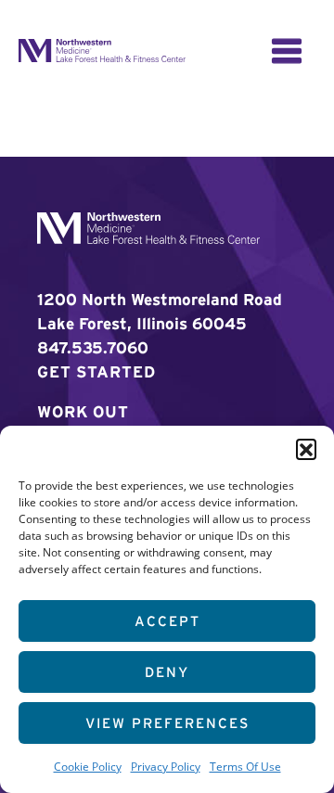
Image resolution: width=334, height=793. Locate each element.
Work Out (83, 411)
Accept (167, 621)
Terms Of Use (245, 766)
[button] (306, 449)
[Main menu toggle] (286, 51)
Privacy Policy (165, 766)
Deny (167, 672)
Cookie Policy (88, 766)
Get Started (96, 371)
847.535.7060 (92, 347)
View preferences (167, 723)
